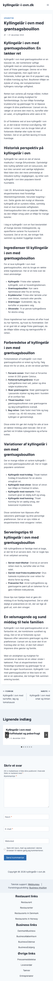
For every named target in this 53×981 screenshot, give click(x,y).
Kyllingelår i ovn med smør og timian (40, 695)
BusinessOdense (26, 942)
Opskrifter (9, 18)
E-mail (9, 829)
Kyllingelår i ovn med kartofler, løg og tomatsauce (13, 697)
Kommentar (10, 776)
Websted (9, 841)
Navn (8, 817)
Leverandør (26, 965)
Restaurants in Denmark (26, 913)
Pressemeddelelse (26, 959)
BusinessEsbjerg (26, 947)
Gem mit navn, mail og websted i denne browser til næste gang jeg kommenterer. (25, 849)
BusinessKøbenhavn (26, 936)
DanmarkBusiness (26, 931)
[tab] (21, 747)
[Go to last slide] (7, 735)
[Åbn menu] (47, 5)
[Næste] (46, 735)
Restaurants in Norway (26, 919)
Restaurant (26, 902)
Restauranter (26, 908)
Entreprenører (26, 976)
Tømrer (26, 970)
